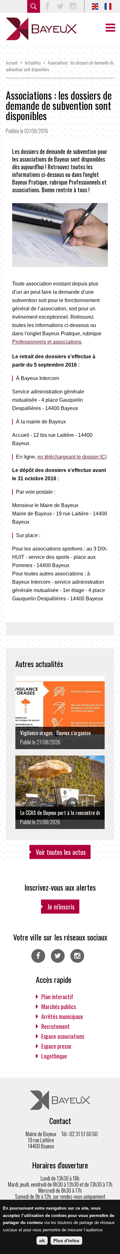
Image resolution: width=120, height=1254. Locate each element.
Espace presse (56, 1046)
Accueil (12, 62)
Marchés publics (58, 1006)
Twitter (60, 6)
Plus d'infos (66, 1240)
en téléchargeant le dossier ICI (72, 457)
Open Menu (110, 27)
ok (42, 1240)
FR (107, 6)
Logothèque (54, 1056)
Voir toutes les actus (61, 852)
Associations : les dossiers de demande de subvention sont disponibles (59, 105)
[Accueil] (41, 29)
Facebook (47, 6)
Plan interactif (57, 996)
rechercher (33, 6)
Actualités (33, 62)
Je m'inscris (61, 906)
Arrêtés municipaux (62, 1016)
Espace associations (62, 1036)
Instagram (73, 6)
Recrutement (55, 1026)
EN (95, 6)
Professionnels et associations (46, 342)
